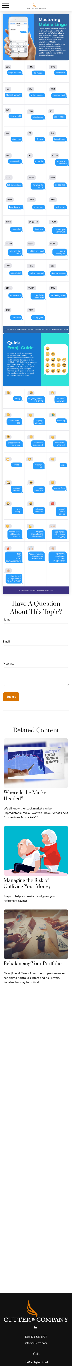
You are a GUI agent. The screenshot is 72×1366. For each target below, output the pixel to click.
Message (8, 663)
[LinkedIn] (35, 1327)
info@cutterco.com (36, 1343)
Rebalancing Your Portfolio (33, 964)
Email (6, 641)
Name (6, 619)
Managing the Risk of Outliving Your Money (27, 884)
